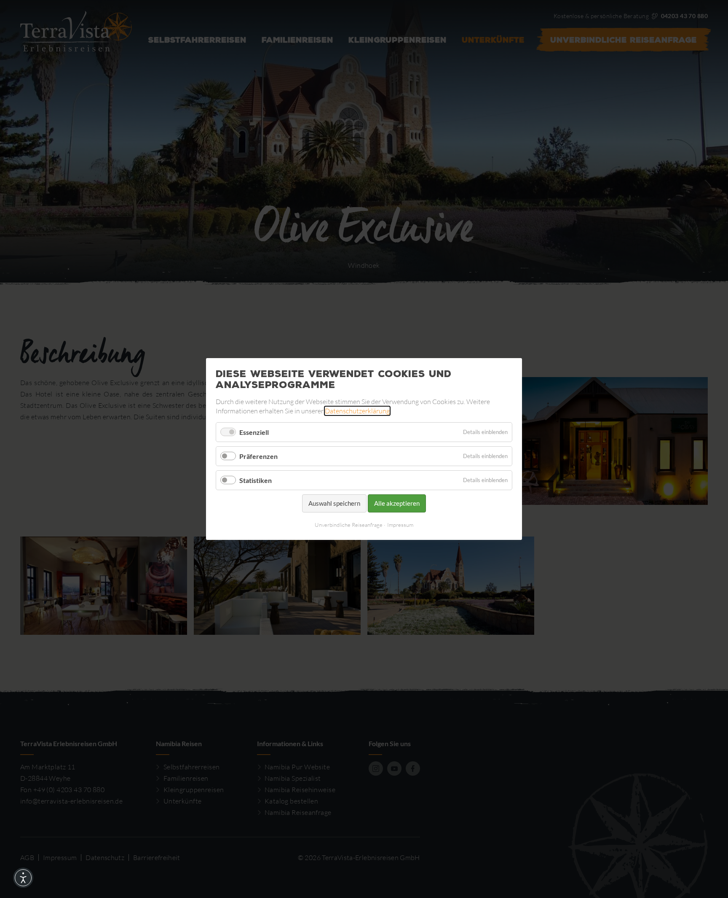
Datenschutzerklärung (357, 411)
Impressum (400, 524)
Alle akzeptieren (397, 503)
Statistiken (255, 480)
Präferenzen (258, 456)
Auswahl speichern (334, 503)
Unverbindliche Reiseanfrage (349, 524)
